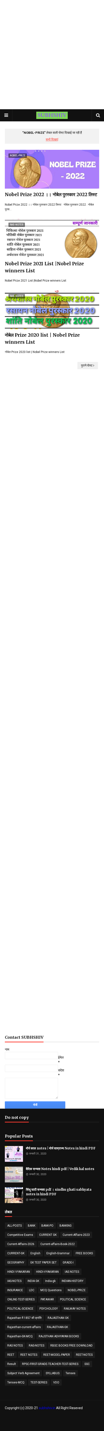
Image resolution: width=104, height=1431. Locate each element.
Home (37, 1417)
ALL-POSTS (14, 1225)
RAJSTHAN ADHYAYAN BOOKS (59, 1336)
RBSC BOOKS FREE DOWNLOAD (71, 1345)
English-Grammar (58, 1253)
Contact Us (64, 1417)
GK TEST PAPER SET (43, 1262)
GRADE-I (68, 1262)
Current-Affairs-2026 (20, 1244)
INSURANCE (15, 1290)
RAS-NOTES (36, 1345)
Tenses (70, 1373)
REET (10, 1354)
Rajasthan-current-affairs (24, 1327)
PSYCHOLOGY (48, 1308)
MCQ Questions (51, 1290)
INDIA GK (33, 1281)
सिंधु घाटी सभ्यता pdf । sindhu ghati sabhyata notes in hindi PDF (58, 1192)
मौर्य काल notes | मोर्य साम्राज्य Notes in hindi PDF (61, 1148)
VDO (56, 1382)
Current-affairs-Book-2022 (57, 1244)
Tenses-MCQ (15, 1382)
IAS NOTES (72, 1271)
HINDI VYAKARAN (18, 1271)
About (49, 1417)
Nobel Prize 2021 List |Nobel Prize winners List (44, 267)
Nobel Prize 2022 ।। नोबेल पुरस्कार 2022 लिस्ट (51, 194)
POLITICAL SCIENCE (73, 1299)
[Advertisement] (52, 54)
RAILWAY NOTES (75, 1308)
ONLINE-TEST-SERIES (21, 1299)
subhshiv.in (47, 1408)
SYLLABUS (52, 1373)
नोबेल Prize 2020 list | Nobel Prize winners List (42, 338)
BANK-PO (47, 1225)
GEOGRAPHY (15, 1262)
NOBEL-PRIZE (77, 1290)
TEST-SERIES (38, 1382)
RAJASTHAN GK (58, 1318)
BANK (31, 1225)
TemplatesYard (63, 1424)
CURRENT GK (48, 1235)
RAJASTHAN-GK (57, 1327)
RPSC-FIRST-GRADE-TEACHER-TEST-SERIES (50, 1364)
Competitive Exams (20, 1235)
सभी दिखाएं (52, 139)
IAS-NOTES (14, 1281)
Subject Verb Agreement (23, 1373)
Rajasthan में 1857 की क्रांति (24, 1318)
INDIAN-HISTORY (72, 1281)
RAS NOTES (15, 1345)
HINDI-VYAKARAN (47, 1271)
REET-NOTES (84, 1354)
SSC (87, 1364)
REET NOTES (28, 1354)
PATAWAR (47, 1299)
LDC (31, 1290)
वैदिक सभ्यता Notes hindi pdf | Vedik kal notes (60, 1169)
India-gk (50, 1281)
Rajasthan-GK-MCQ (20, 1336)
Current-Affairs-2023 (76, 1235)
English (35, 1253)
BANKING (65, 1225)
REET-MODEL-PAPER (56, 1354)
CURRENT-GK (15, 1253)
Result (11, 1364)
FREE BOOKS (84, 1253)
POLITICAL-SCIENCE (20, 1308)
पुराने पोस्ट (86, 365)
